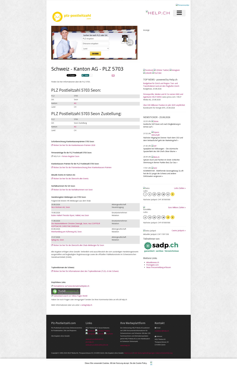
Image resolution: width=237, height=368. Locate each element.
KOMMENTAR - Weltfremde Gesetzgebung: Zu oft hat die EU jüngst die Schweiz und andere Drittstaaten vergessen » (163, 173)
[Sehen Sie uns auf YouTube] (156, 73)
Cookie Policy (141, 363)
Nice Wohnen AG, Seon (60, 207)
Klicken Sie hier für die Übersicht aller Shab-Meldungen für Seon (78, 245)
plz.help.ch (90, 342)
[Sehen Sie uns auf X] (161, 70)
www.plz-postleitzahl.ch (94, 339)
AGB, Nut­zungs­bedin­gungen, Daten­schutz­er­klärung (153, 353)
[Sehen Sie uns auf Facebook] (148, 70)
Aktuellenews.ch (152, 262)
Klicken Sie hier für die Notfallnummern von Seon (73, 189)
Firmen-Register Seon (70, 156)
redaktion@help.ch (162, 331)
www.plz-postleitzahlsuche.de (97, 345)
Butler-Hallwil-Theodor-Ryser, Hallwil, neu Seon (70, 215)
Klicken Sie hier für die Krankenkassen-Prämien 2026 (74, 145)
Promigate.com (152, 265)
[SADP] (161, 247)
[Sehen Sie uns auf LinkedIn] (147, 73)
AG (75, 103)
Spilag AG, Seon (57, 240)
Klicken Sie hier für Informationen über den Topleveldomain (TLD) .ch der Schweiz (86, 271)
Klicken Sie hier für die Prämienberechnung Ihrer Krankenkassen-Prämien (82, 167)
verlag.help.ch (86, 305)
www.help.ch (125, 345)
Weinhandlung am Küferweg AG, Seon (66, 231)
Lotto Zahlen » (180, 188)
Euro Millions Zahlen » (177, 207)
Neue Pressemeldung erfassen (158, 267)
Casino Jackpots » (179, 230)
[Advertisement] (161, 46)
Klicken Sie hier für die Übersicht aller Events (71, 178)
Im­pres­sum (128, 353)
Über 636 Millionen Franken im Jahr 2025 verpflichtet (164, 105)
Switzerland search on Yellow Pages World (70, 296)
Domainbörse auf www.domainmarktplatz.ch (71, 286)
